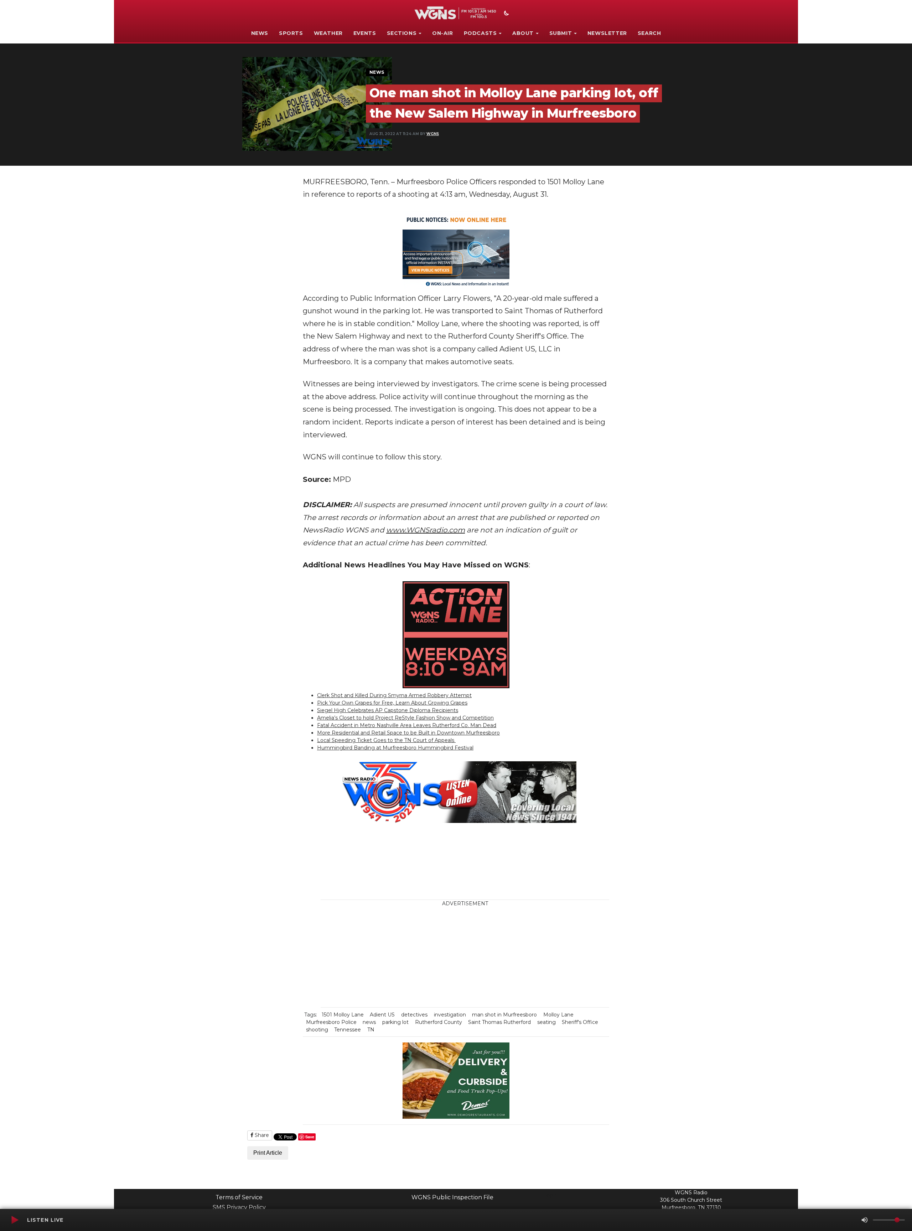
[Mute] (864, 1220)
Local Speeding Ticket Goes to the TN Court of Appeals (386, 740)
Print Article (267, 1153)
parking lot (395, 1022)
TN (370, 1029)
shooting (317, 1029)
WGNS (432, 134)
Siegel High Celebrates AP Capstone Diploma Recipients (387, 710)
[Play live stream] (14, 1219)
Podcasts (480, 33)
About (523, 33)
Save (309, 1136)
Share (261, 1135)
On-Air (442, 33)
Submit (560, 33)
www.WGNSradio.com (425, 530)
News (259, 33)
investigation (450, 1014)
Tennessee (347, 1029)
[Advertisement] (508, 957)
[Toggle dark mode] (505, 14)
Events (364, 33)
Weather (328, 33)
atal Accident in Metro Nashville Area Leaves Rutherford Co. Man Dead (408, 725)
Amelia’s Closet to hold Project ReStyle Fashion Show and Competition (405, 718)
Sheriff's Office (580, 1022)
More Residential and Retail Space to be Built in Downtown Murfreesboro (408, 733)
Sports (291, 33)
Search (649, 33)
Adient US (382, 1014)
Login (550, 1195)
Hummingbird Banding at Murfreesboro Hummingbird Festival (395, 748)
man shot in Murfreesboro (504, 1014)
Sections (402, 33)
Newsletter (607, 33)
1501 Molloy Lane (343, 1014)
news (369, 1022)
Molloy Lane (558, 1014)
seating (546, 1022)
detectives (414, 1014)
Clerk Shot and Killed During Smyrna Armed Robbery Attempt (394, 695)
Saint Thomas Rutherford (499, 1022)
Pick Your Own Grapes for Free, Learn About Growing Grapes (392, 703)
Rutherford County (438, 1022)
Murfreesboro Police (331, 1022)
